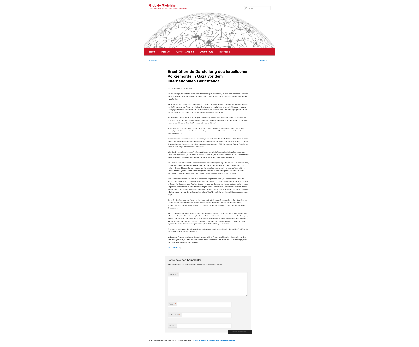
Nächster (263, 60)
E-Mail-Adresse (174, 314)
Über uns (166, 51)
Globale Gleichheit (163, 5)
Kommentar (173, 274)
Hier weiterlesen (174, 248)
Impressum (224, 51)
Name (172, 304)
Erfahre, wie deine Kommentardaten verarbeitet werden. (214, 340)
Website (171, 325)
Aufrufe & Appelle (185, 51)
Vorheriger (153, 60)
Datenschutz (206, 51)
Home (152, 51)
